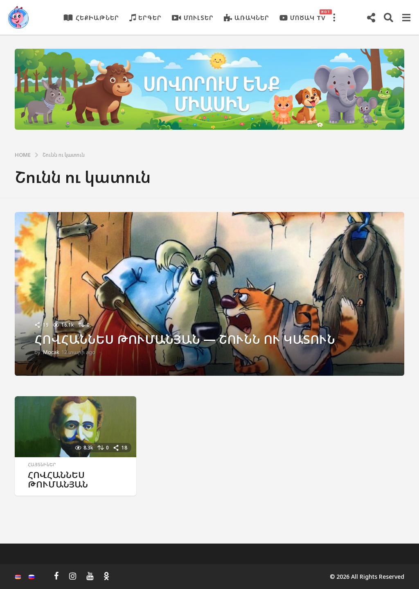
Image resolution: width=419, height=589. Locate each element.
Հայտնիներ (42, 464)
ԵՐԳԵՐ (150, 18)
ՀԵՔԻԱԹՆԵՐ (97, 18)
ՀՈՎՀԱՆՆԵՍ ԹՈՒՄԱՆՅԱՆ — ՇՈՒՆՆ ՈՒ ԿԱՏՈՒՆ (184, 339)
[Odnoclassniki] (106, 576)
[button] (334, 17)
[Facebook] (56, 576)
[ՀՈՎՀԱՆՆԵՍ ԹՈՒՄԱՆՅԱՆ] (75, 426)
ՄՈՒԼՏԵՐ (199, 18)
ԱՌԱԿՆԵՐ (251, 18)
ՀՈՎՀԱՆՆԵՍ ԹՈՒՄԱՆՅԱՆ (58, 479)
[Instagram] (72, 576)
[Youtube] (89, 576)
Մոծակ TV (308, 15)
